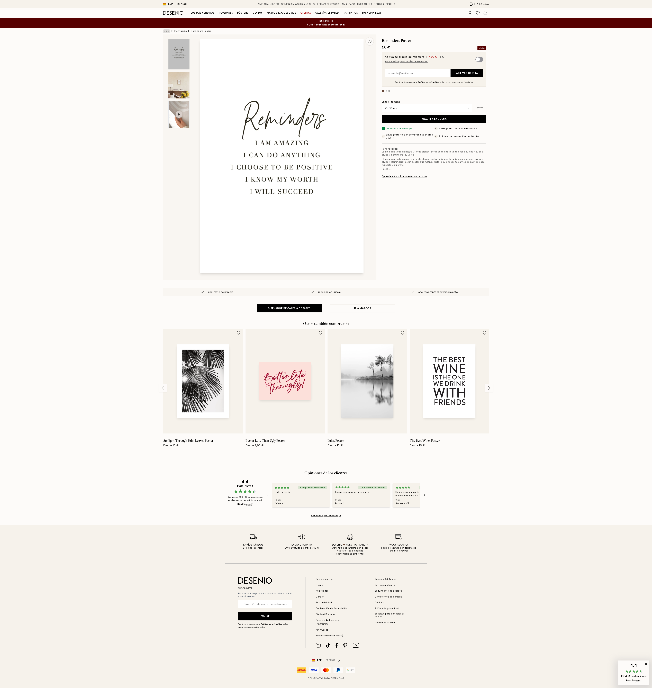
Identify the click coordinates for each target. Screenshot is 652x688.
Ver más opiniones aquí (326, 515)
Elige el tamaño (391, 101)
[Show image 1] (178, 54)
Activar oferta (467, 73)
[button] (480, 108)
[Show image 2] (178, 85)
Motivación (180, 31)
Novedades (226, 12)
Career (320, 596)
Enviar (265, 616)
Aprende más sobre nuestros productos (404, 176)
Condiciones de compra (388, 596)
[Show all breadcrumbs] (166, 31)
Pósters (242, 12)
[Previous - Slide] (163, 388)
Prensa (320, 585)
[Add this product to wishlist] (370, 41)
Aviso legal (322, 590)
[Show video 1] (178, 114)
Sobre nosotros (324, 579)
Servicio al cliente (385, 585)
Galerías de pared (327, 12)
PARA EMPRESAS (372, 12)
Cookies (379, 602)
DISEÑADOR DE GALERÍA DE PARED (289, 308)
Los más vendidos (202, 12)
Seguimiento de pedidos (388, 590)
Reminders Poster (201, 31)
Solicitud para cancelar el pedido (389, 615)
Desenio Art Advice (385, 579)
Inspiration (350, 12)
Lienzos (257, 12)
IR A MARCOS (362, 308)
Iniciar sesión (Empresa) (329, 635)
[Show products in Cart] (485, 13)
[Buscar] (470, 13)
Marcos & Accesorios (281, 12)
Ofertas (305, 12)
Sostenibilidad (324, 602)
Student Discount (326, 614)
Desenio (336, 678)
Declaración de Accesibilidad (332, 608)
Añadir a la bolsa (434, 118)
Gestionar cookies (385, 622)
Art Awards (322, 629)
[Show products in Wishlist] (478, 13)
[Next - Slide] (489, 388)
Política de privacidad (428, 82)
